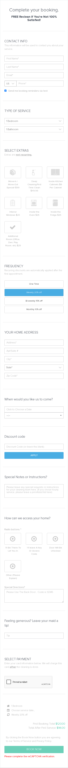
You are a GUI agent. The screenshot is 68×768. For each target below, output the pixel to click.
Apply (34, 455)
